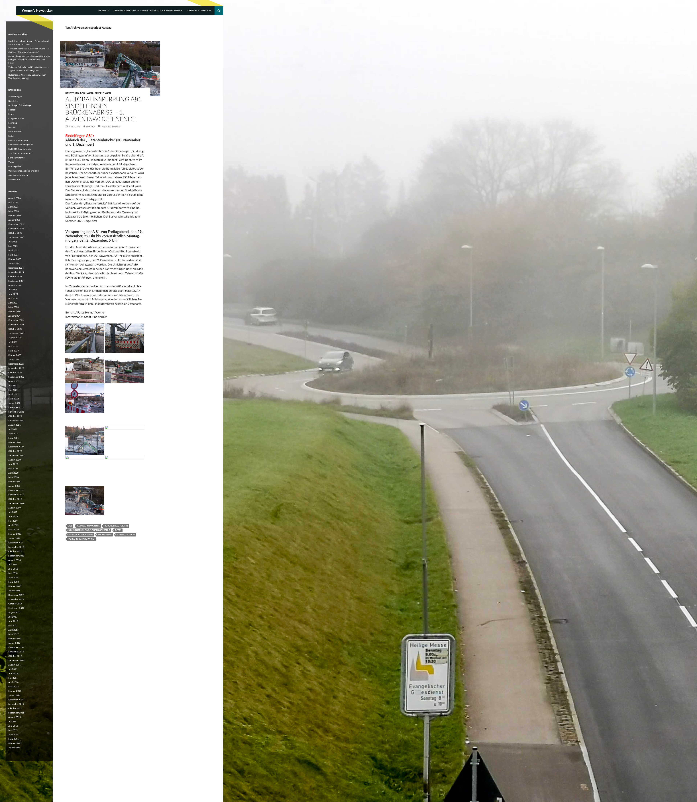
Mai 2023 (13, 346)
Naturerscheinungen (18, 140)
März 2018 (13, 582)
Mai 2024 (13, 298)
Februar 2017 (14, 639)
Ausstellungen (15, 97)
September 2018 (16, 556)
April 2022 (13, 394)
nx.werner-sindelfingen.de (20, 145)
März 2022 (13, 399)
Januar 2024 (14, 316)
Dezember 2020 (16, 447)
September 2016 (16, 660)
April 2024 (13, 303)
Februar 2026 (14, 215)
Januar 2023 (14, 359)
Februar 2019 (14, 534)
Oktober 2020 (15, 451)
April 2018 (13, 577)
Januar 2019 (14, 538)
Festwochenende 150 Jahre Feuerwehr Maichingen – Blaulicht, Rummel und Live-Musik (29, 59)
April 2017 (13, 630)
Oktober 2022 (15, 372)
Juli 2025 (12, 242)
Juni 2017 (13, 621)
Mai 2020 (13, 468)
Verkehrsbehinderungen (81, 539)
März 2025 (13, 255)
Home (11, 114)
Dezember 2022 (16, 364)
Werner (90, 126)
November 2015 (16, 704)
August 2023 (14, 338)
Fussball (12, 110)
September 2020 (16, 455)
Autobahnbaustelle (88, 526)
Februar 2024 (14, 311)
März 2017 (13, 634)
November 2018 (16, 547)
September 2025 (16, 237)
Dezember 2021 (16, 407)
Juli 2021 (12, 429)
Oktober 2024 (15, 277)
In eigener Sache (16, 118)
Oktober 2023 (15, 329)
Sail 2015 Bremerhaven (19, 149)
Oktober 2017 (15, 604)
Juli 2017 (12, 617)
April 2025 (13, 250)
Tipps (11, 162)
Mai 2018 (13, 573)
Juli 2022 (12, 386)
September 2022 (16, 377)
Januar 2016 (14, 695)
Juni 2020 (13, 464)
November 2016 (16, 652)
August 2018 (14, 560)
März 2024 (13, 307)
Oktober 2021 (15, 416)
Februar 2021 (14, 442)
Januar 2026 (14, 220)
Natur (11, 136)
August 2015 (14, 717)
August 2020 (14, 460)
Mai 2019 (13, 521)
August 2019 (14, 508)
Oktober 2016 (15, 656)
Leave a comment (111, 126)
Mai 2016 (13, 678)
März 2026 (13, 211)
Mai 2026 (13, 202)
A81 (70, 526)
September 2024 (16, 281)
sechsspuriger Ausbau (80, 535)
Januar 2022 (14, 403)
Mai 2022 (13, 390)
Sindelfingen (104, 535)
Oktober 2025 (15, 233)
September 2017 (16, 608)
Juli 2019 (12, 512)
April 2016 (13, 682)
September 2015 (16, 713)
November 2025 (16, 229)
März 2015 (13, 739)
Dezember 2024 (16, 268)
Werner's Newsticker (37, 10)
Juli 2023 (12, 342)
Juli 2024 (12, 290)
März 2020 (13, 477)
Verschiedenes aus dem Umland (23, 171)
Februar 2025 (14, 259)
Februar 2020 (14, 482)
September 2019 (16, 503)
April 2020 (13, 473)
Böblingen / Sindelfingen (95, 93)
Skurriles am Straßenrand (20, 153)
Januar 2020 (14, 486)
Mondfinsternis (15, 131)
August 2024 (14, 285)
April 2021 (13, 434)
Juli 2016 (12, 669)
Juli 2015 (12, 721)
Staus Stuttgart (126, 535)
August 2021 (14, 425)
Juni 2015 (13, 726)
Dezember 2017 (16, 595)
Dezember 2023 (16, 320)
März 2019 (13, 529)
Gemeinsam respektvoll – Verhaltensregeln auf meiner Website (148, 11)
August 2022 (14, 381)
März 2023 (13, 351)
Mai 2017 (13, 625)
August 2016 (14, 665)
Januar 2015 (14, 748)
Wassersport (14, 179)
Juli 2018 (12, 564)
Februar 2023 (14, 355)
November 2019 (16, 495)
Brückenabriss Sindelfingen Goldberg (89, 530)
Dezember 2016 (16, 647)
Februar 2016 (14, 691)
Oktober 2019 (15, 499)
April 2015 (13, 734)
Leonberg (12, 123)
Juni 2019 (13, 516)
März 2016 (13, 687)
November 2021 (16, 412)
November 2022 (16, 368)
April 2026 (13, 207)
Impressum (103, 11)
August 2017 (14, 612)
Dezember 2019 (16, 490)
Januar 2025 (14, 263)
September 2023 (16, 333)
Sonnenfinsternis (16, 158)
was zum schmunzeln (18, 175)
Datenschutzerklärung (199, 11)
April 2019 (13, 525)
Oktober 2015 (15, 708)
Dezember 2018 (16, 543)
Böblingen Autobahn (116, 526)
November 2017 (16, 599)
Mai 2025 (13, 246)
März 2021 (13, 438)
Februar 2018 (14, 586)
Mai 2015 (13, 730)
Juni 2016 (13, 673)
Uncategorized (15, 166)
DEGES (118, 530)
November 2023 (16, 324)
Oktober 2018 (15, 551)
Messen (12, 127)
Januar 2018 (14, 591)
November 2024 (16, 272)
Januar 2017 (14, 643)
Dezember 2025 (16, 224)
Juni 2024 (13, 294)
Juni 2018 (13, 569)
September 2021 (16, 420)
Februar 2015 (14, 743)
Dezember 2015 (16, 700)
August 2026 (14, 198)
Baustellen (72, 93)
